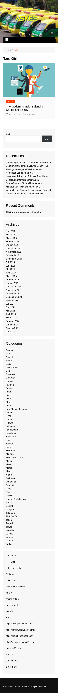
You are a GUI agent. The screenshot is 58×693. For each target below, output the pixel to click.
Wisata (9, 534)
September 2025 (14, 259)
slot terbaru (11, 667)
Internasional (12, 430)
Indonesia (10, 426)
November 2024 (13, 290)
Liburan (9, 447)
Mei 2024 (10, 311)
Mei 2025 (10, 269)
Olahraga (10, 478)
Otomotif (10, 485)
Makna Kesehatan (14, 457)
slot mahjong (12, 661)
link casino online (14, 568)
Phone (9, 492)
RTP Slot (10, 562)
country (9, 381)
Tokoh (9, 520)
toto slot (9, 611)
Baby (8, 364)
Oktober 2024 (12, 293)
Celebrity (10, 378)
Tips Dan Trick (13, 516)
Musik (9, 471)
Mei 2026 (10, 234)
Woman (10, 101)
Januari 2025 (12, 283)
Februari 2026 (12, 241)
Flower (9, 402)
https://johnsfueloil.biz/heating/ (20, 630)
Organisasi (11, 482)
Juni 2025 (10, 266)
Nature (9, 475)
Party (8, 488)
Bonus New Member (15, 586)
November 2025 (13, 252)
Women (9, 540)
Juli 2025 (10, 262)
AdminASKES (14, 114)
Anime (9, 360)
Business (10, 374)
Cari (8, 134)
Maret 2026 (11, 238)
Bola (8, 371)
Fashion (10, 385)
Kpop (8, 440)
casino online (12, 599)
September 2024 (14, 297)
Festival (9, 388)
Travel (9, 527)
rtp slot (9, 593)
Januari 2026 (12, 245)
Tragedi (9, 523)
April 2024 (11, 314)
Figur (8, 392)
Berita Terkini (12, 367)
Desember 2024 (13, 286)
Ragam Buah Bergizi (16, 499)
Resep (9, 502)
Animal (9, 357)
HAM (8, 416)
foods (8, 405)
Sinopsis (10, 509)
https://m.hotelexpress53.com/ (20, 642)
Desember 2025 (13, 248)
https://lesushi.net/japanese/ (19, 636)
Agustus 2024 (12, 300)
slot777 (9, 654)
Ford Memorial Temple (16, 409)
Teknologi (10, 513)
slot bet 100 (11, 556)
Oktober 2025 (12, 255)
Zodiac (9, 544)
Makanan (10, 450)
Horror (9, 419)
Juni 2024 (10, 307)
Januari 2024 (12, 325)
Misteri (9, 464)
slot (7, 617)
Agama (9, 350)
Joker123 (10, 580)
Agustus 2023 (12, 328)
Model (9, 468)
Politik (9, 496)
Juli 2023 (10, 331)
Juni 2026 (10, 231)
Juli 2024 (10, 304)
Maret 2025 (11, 276)
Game (9, 412)
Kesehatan (11, 437)
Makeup (10, 454)
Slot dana (10, 574)
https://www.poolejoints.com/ (19, 623)
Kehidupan (11, 433)
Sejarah (9, 506)
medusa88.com (13, 648)
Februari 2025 (12, 279)
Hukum (9, 423)
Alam (8, 353)
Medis (9, 461)
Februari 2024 (12, 321)
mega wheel (12, 605)
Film (8, 395)
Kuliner (9, 444)
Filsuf (8, 398)
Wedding (10, 530)
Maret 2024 (11, 318)
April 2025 (11, 273)
